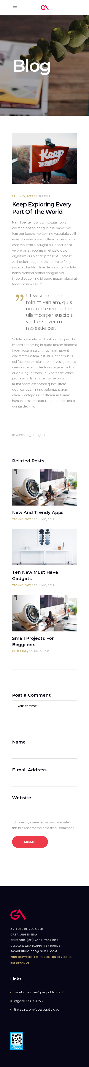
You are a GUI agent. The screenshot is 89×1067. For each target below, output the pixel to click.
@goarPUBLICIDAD (28, 1001)
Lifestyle (43, 196)
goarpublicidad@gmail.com (33, 951)
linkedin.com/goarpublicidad (36, 1010)
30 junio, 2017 (44, 519)
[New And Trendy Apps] (44, 487)
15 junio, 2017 (22, 196)
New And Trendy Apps (38, 512)
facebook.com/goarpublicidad (38, 992)
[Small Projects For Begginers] (44, 613)
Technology (21, 519)
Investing (19, 651)
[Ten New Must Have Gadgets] (44, 547)
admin (20, 435)
